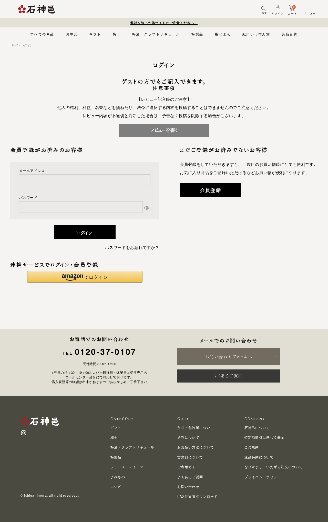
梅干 (117, 34)
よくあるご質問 (228, 376)
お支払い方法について (195, 447)
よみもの (117, 476)
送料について (188, 437)
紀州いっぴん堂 (256, 34)
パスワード (28, 197)
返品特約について (259, 457)
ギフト (95, 34)
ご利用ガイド (188, 466)
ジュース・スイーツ (127, 466)
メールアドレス (32, 170)
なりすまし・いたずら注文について (273, 466)
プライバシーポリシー (262, 476)
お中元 (72, 34)
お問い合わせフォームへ (228, 357)
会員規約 (251, 447)
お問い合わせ (188, 486)
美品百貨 (290, 34)
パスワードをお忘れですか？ (132, 247)
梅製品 (197, 34)
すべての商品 (42, 34)
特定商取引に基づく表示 (264, 437)
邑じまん (223, 34)
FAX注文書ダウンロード (197, 496)
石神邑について (257, 427)
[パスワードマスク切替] (146, 208)
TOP (15, 45)
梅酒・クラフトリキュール (156, 34)
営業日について (190, 457)
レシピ (115, 486)
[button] (84, 277)
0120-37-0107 (105, 351)
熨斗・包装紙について (195, 427)
